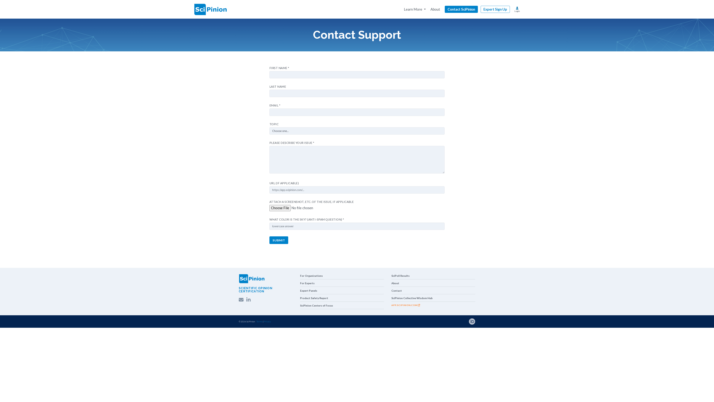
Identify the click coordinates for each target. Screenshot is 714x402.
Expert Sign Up (495, 9)
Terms (259, 321)
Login (517, 11)
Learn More (413, 9)
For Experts (307, 283)
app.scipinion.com (404, 305)
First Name (279, 68)
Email (274, 105)
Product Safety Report (314, 298)
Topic (274, 124)
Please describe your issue (291, 142)
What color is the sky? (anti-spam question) (306, 219)
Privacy (267, 321)
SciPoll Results (400, 275)
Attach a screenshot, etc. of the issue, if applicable (311, 201)
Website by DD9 (279, 321)
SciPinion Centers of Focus (316, 305)
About (435, 9)
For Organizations (311, 275)
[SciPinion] (210, 9)
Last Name (277, 86)
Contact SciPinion (461, 9)
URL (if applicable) (284, 183)
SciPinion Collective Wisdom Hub (411, 298)
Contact (396, 290)
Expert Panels (308, 290)
